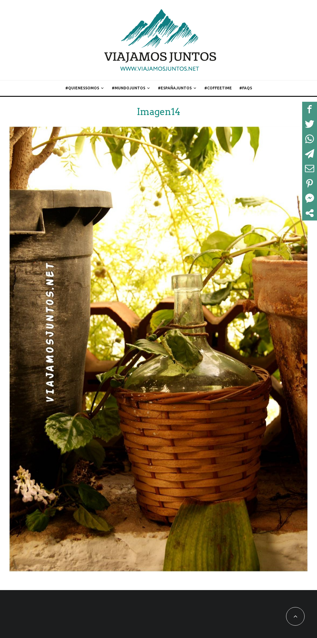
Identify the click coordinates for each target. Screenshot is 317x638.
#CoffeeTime (218, 88)
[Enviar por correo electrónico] (309, 168)
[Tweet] (309, 124)
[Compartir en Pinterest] (309, 183)
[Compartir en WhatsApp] (309, 138)
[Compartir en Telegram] (309, 153)
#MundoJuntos (128, 88)
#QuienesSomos (82, 88)
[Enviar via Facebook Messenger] (309, 198)
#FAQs (245, 88)
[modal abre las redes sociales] (309, 213)
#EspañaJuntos (175, 88)
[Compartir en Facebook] (309, 109)
